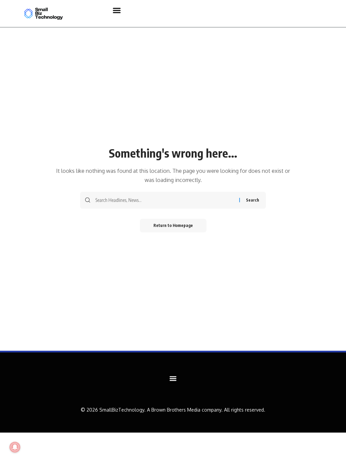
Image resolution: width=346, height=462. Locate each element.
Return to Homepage (173, 225)
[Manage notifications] (14, 447)
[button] (116, 10)
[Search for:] (164, 200)
